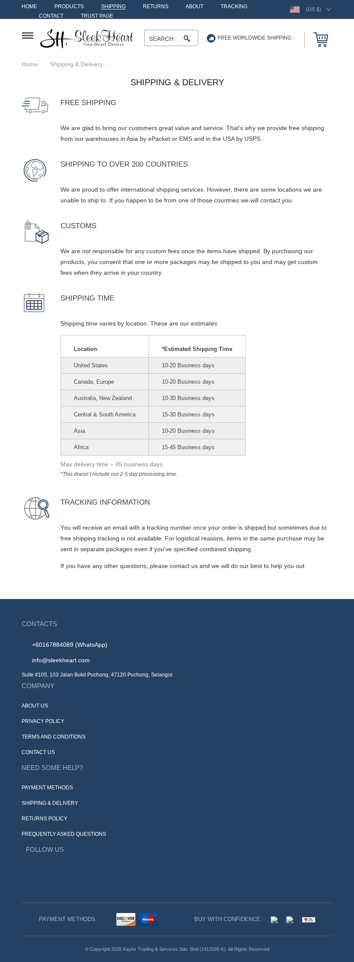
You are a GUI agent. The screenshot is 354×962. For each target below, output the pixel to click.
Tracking (230, 6)
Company (37, 686)
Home (29, 6)
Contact (51, 16)
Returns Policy (43, 818)
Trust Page (95, 16)
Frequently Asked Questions (63, 834)
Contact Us (38, 752)
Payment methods (47, 787)
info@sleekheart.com (60, 660)
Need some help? (49, 768)
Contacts (39, 624)
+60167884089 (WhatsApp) (69, 644)
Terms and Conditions (53, 736)
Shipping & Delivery (48, 803)
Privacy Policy (41, 721)
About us (35, 705)
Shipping (112, 6)
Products (68, 6)
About (192, 6)
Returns (153, 6)
